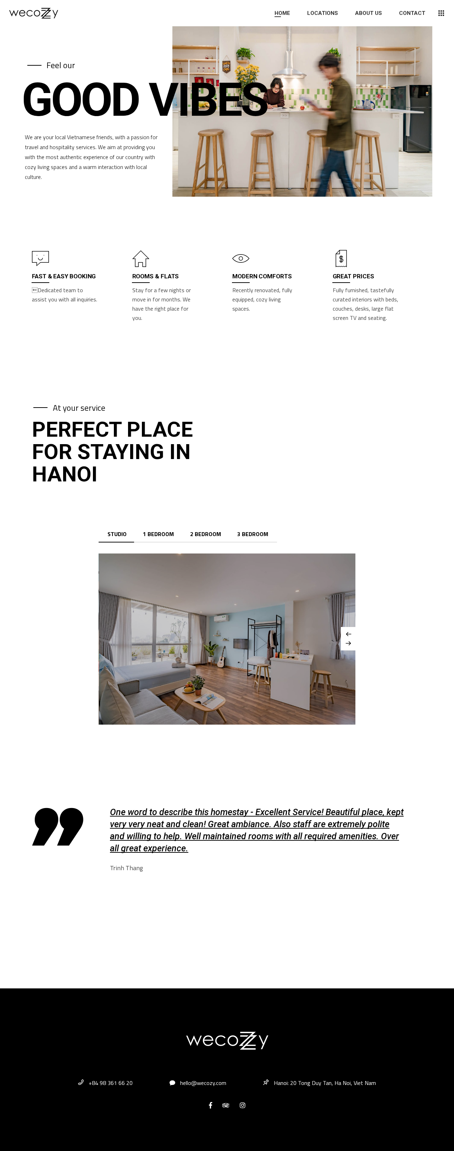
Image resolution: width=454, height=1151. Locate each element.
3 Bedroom (252, 534)
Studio (117, 534)
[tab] (117, 534)
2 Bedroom (205, 534)
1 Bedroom (158, 534)
